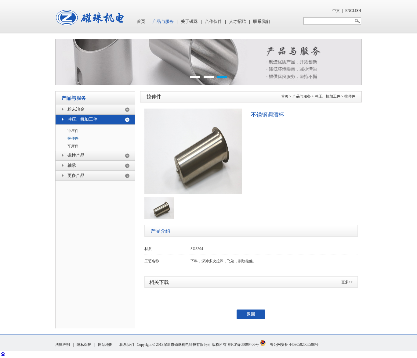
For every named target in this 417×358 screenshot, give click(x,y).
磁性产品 (76, 155)
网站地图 (105, 344)
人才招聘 (237, 21)
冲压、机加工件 (82, 119)
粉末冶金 (76, 109)
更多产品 (76, 175)
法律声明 (62, 344)
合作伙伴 (213, 21)
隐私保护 (84, 344)
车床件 (72, 146)
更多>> (347, 282)
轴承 (71, 165)
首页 (141, 21)
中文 (336, 11)
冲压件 (72, 131)
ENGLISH (353, 11)
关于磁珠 (189, 21)
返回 (251, 314)
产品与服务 (163, 21)
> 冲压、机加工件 (325, 96)
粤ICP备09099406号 (243, 344)
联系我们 (261, 21)
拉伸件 (72, 138)
